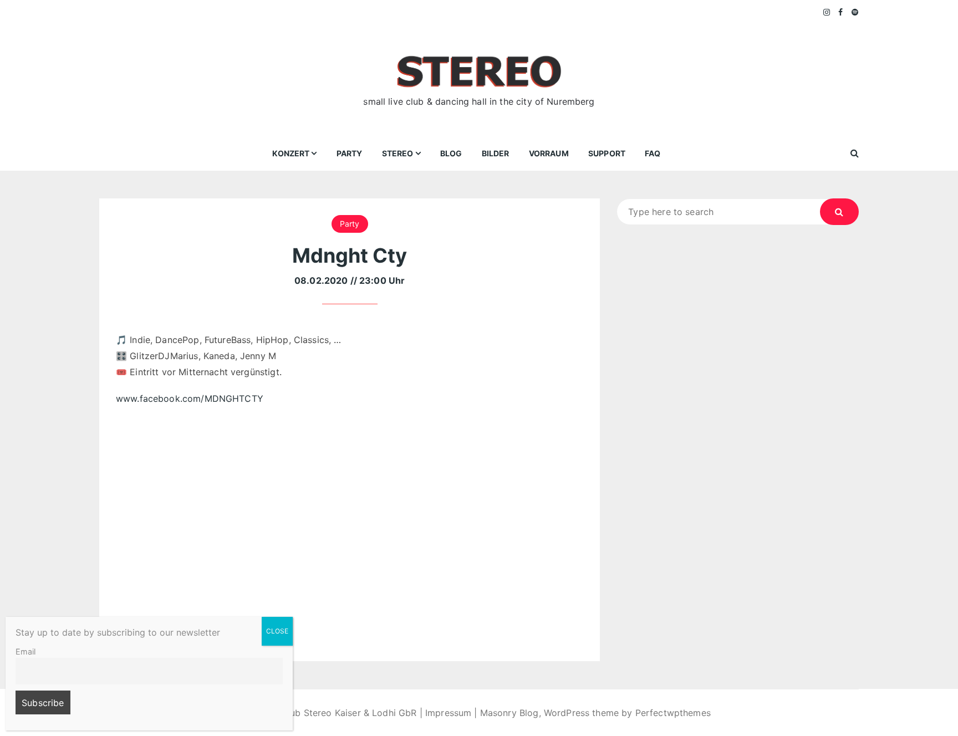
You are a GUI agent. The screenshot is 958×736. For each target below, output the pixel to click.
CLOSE (277, 631)
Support (606, 153)
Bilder (495, 153)
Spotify (855, 12)
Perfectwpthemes (673, 712)
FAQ (652, 153)
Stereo (398, 153)
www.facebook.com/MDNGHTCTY (189, 398)
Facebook (840, 12)
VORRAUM (549, 153)
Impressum (448, 712)
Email (25, 651)
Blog (451, 153)
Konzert (290, 153)
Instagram (827, 12)
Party (350, 153)
